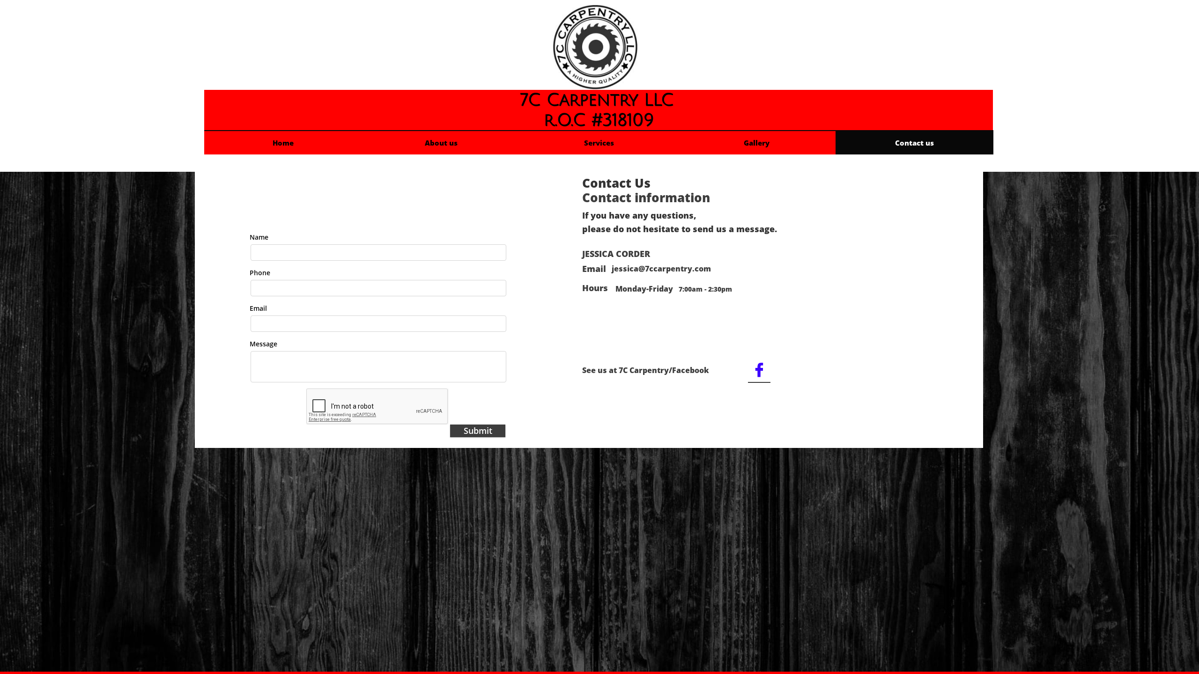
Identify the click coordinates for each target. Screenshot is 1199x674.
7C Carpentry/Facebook (664, 370)
